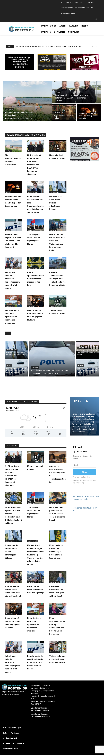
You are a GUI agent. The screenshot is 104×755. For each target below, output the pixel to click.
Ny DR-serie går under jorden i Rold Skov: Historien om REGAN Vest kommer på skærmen (34, 164)
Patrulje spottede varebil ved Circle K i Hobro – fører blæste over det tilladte (35, 662)
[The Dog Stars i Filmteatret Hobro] (57, 301)
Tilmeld (84, 472)
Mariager (9, 109)
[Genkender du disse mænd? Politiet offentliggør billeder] (57, 187)
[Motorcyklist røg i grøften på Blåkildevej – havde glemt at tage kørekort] (57, 536)
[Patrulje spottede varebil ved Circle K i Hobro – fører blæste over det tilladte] (35, 647)
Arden (8, 230)
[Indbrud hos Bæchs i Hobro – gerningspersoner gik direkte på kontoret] (87, 367)
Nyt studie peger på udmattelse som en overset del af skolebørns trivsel (57, 513)
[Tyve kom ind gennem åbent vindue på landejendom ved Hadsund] (87, 350)
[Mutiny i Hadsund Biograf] (35, 457)
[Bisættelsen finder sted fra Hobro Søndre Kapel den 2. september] (89, 112)
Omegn (57, 92)
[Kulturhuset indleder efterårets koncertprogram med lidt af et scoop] (13, 263)
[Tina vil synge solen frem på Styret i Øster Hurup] (35, 225)
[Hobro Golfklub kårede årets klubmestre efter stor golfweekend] (13, 577)
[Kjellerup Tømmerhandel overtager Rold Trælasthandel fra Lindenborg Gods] (57, 263)
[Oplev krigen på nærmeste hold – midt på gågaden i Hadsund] (35, 301)
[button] (96, 19)
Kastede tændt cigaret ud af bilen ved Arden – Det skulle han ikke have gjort (13, 240)
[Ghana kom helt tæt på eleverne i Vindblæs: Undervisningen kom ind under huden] (57, 225)
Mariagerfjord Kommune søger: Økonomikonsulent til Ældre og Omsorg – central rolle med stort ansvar (35, 554)
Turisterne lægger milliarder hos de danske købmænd (57, 659)
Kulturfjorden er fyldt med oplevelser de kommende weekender (12, 316)
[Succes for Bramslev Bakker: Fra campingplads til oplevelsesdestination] (57, 457)
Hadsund (31, 306)
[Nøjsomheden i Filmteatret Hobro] (64, 112)
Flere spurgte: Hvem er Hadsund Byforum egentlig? (35, 589)
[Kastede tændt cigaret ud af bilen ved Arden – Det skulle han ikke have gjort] (13, 225)
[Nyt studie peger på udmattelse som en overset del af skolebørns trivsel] (57, 498)
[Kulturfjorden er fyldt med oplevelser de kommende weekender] (13, 301)
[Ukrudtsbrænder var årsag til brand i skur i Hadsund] (52, 358)
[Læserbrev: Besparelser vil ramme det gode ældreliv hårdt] (57, 577)
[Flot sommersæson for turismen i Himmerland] (27, 101)
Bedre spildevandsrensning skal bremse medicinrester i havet (35, 278)
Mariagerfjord (32, 192)
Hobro (57, 112)
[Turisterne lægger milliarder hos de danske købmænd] (57, 647)
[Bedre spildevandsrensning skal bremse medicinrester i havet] (35, 263)
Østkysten (31, 230)
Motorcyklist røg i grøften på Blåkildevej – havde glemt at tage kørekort (57, 551)
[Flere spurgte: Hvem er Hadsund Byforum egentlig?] (35, 577)
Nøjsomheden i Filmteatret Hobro (28, 46)
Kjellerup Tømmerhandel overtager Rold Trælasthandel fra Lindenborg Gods (57, 278)
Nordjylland (54, 192)
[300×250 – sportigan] (84, 160)
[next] (96, 46)
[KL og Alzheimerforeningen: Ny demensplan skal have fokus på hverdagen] (57, 609)
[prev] (92, 46)
